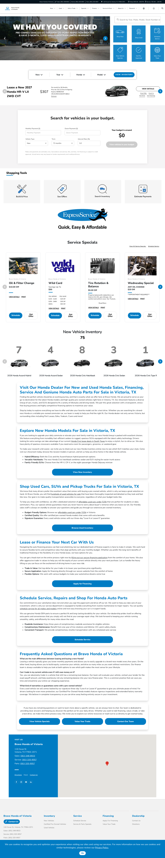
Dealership (138, 816)
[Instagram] (21, 782)
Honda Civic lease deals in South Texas (88, 441)
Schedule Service (153, 246)
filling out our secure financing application (89, 557)
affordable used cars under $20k (93, 502)
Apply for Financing (82, 583)
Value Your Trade (82, 721)
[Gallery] (55, 38)
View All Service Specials (137, 246)
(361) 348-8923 (27, 756)
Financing (108, 816)
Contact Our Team (125, 721)
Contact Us (34, 775)
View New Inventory (82, 472)
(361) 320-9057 (29, 759)
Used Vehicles (49, 827)
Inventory (49, 816)
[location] (101, 2)
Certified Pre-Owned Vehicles (55, 824)
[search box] (137, 19)
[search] (162, 8)
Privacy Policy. (102, 847)
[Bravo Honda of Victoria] (14, 8)
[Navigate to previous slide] (2, 38)
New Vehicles (49, 820)
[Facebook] (16, 782)
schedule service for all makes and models (38, 608)
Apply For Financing (110, 820)
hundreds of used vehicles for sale (66, 494)
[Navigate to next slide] (108, 38)
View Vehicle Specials (39, 721)
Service (77, 816)
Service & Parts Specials (82, 824)
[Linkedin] (31, 782)
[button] (107, 763)
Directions (18, 775)
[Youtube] (26, 782)
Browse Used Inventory (82, 528)
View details (148, 89)
